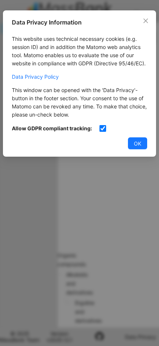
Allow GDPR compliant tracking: (52, 128)
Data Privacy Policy (35, 77)
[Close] (146, 21)
